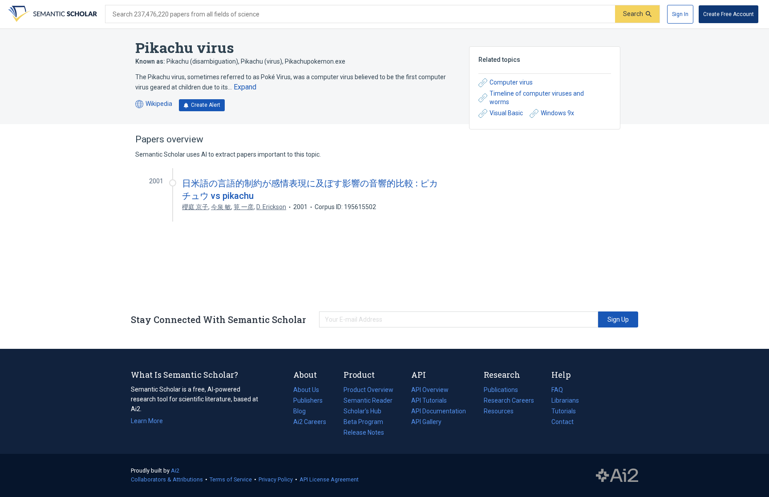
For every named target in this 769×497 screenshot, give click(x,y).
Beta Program (363, 421)
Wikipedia (153, 104)
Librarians (565, 400)
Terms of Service (231, 479)
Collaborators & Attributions (167, 479)
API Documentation (438, 412)
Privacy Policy (276, 479)
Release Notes (364, 432)
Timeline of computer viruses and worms (537, 98)
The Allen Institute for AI (617, 476)
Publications (501, 390)
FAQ (557, 389)
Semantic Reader (368, 400)
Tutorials (563, 411)
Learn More (147, 420)
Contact (562, 421)
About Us (306, 389)
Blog (303, 412)
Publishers (308, 400)
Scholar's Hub (362, 411)
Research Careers (509, 401)
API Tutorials (429, 400)
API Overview (430, 389)
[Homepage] (51, 14)
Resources (499, 412)
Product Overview (368, 389)
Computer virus (511, 82)
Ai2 (175, 470)
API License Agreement (329, 479)
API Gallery (426, 421)
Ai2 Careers (309, 422)
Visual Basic (506, 113)
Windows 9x (557, 113)
